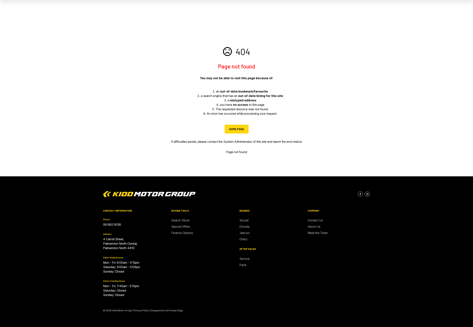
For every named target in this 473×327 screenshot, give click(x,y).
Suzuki (244, 220)
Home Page (236, 129)
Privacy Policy (141, 310)
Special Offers (180, 226)
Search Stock (180, 220)
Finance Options (182, 233)
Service (244, 259)
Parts (242, 265)
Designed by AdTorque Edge (167, 310)
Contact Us (315, 220)
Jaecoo (244, 233)
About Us (314, 226)
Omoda (244, 226)
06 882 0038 (112, 224)
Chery (243, 239)
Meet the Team (318, 233)
